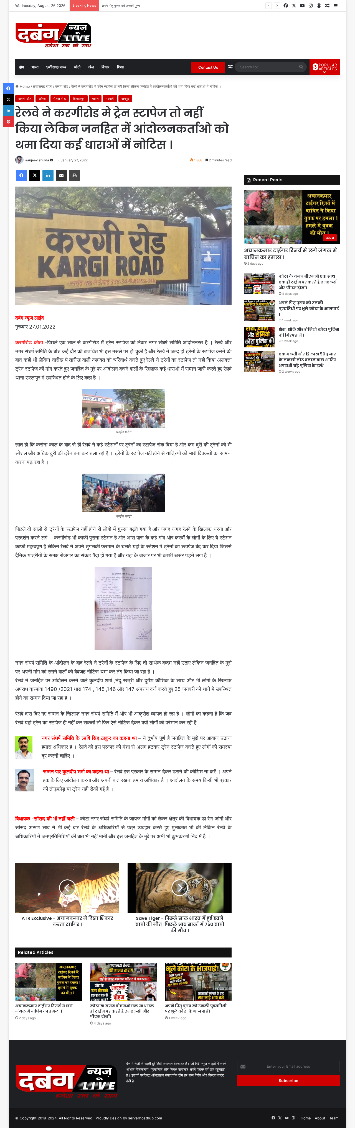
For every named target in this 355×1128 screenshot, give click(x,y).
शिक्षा (120, 66)
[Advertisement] (292, 122)
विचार (105, 66)
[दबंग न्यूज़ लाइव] (53, 35)
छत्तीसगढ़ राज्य (56, 66)
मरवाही (110, 98)
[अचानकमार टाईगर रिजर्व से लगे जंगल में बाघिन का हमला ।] (48, 981)
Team (333, 1118)
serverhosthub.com (145, 1118)
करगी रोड (61, 86)
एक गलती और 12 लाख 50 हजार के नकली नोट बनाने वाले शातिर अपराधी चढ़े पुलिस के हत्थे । (307, 359)
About (320, 1118)
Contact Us (208, 67)
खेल (91, 66)
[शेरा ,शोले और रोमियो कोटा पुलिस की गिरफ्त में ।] (259, 337)
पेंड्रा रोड (60, 98)
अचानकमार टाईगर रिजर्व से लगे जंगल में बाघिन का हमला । (44, 1008)
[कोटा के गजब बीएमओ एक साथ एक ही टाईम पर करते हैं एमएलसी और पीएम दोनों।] (123, 981)
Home (24, 86)
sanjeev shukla (37, 160)
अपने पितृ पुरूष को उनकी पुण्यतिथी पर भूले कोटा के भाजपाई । (142, 5)
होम (21, 66)
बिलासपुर (79, 98)
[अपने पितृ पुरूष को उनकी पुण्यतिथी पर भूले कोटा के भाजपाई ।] (198, 981)
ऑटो (77, 66)
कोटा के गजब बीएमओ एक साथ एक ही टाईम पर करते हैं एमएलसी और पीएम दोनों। (122, 1011)
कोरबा (42, 98)
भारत (35, 66)
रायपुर (125, 98)
